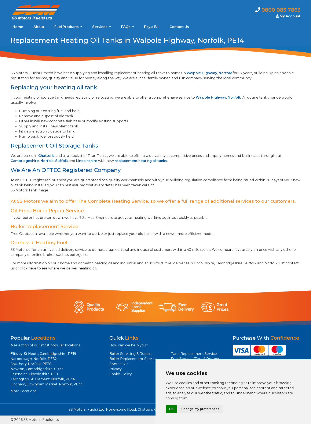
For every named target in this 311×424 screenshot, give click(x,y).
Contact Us (179, 27)
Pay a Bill (151, 27)
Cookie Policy (120, 374)
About (38, 27)
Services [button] (100, 27)
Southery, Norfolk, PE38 (31, 364)
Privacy (115, 369)
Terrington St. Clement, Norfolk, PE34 (43, 379)
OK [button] (171, 409)
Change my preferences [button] (200, 409)
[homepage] (36, 12)
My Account (289, 16)
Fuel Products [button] (67, 27)
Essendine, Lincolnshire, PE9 (34, 374)
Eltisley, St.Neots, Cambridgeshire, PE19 (43, 354)
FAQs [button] (126, 27)
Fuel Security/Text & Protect (195, 359)
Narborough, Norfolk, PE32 (34, 359)
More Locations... (24, 391)
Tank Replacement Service (194, 354)
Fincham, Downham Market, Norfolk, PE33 (47, 384)
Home (17, 27)
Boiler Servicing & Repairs (130, 354)
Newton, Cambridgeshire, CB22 (37, 369)
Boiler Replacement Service (133, 359)
